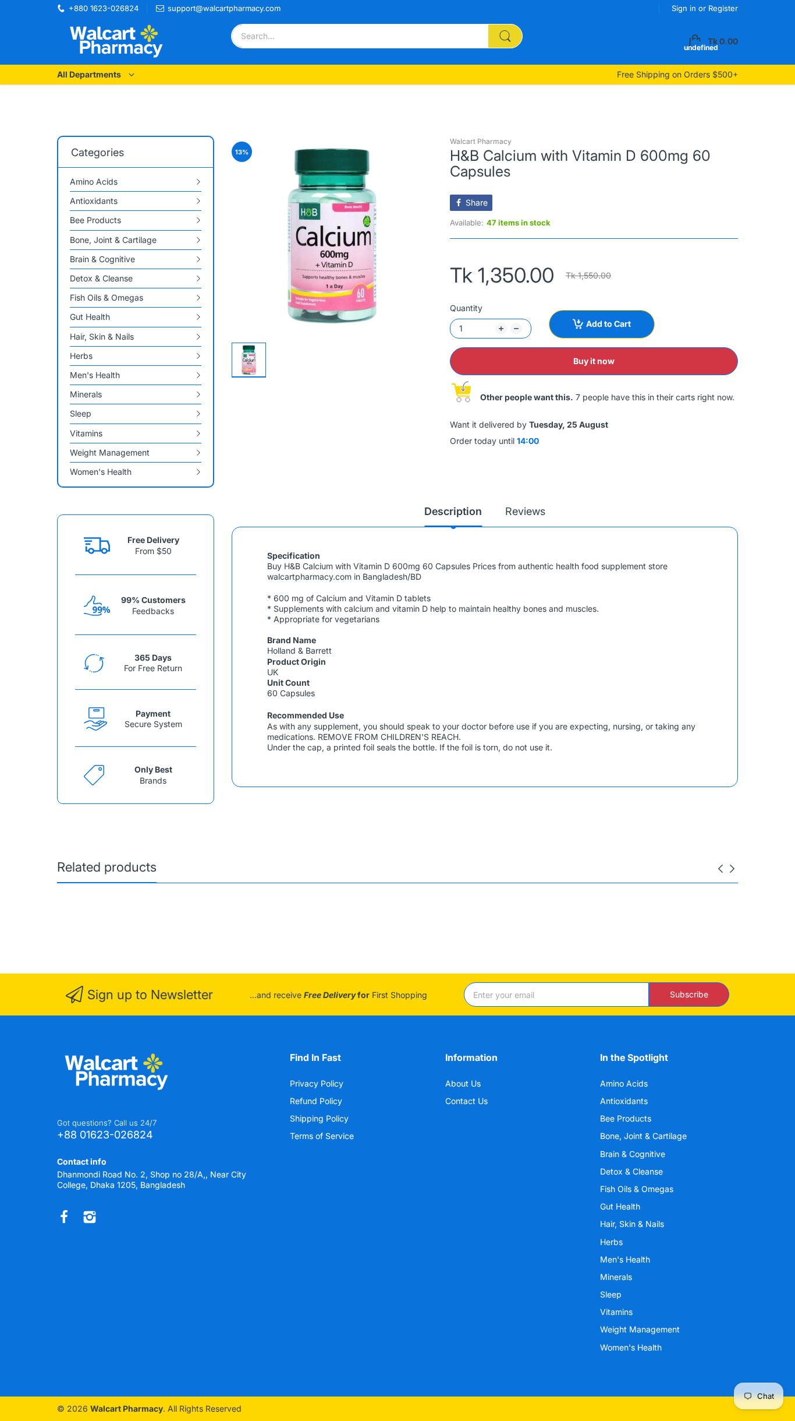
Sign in (685, 8)
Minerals (617, 1277)
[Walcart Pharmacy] (115, 41)
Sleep (612, 1294)
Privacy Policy (316, 1083)
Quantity (466, 308)
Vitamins (617, 1312)
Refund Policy (316, 1101)
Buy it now (594, 361)
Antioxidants (625, 1101)
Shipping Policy (319, 1118)
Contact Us (466, 1101)
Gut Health (621, 1206)
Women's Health (632, 1347)
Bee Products (627, 1118)
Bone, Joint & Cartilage (644, 1136)
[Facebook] (64, 1217)
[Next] (720, 868)
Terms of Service (322, 1136)
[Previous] (732, 868)
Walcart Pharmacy (481, 141)
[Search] (505, 36)
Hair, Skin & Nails (633, 1224)
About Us (463, 1083)
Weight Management (641, 1329)
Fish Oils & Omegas (638, 1189)
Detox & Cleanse (632, 1171)
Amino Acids (625, 1083)
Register (723, 8)
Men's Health (626, 1259)
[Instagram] (90, 1217)
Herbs (612, 1242)
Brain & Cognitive (634, 1154)
